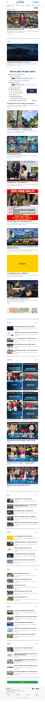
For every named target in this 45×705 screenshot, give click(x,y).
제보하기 (22, 682)
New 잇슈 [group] (13, 5)
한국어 (9, 694)
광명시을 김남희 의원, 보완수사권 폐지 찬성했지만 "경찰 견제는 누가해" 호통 (21, 440)
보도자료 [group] (37, 5)
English (18, 694)
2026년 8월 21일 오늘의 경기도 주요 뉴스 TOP (28, 419)
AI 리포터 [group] (8, 5)
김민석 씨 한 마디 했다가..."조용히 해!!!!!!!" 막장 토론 (13, 419)
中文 (37, 694)
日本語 (28, 694)
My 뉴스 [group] (23, 5)
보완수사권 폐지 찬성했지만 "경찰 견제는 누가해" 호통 (13, 391)
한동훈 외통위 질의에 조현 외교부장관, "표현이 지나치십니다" (18, 485)
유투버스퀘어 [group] (18, 5)
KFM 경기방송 (36, 7)
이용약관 (19, 697)
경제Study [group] (28, 5)
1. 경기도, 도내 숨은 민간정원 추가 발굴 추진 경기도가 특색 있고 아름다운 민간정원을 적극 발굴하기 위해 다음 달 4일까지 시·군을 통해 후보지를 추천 (22, 32)
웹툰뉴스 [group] (33, 5)
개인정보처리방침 (24, 697)
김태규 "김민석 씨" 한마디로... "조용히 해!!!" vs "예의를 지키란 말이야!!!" (21, 463)
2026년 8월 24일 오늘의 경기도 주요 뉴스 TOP (15, 29)
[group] (22, 310)
